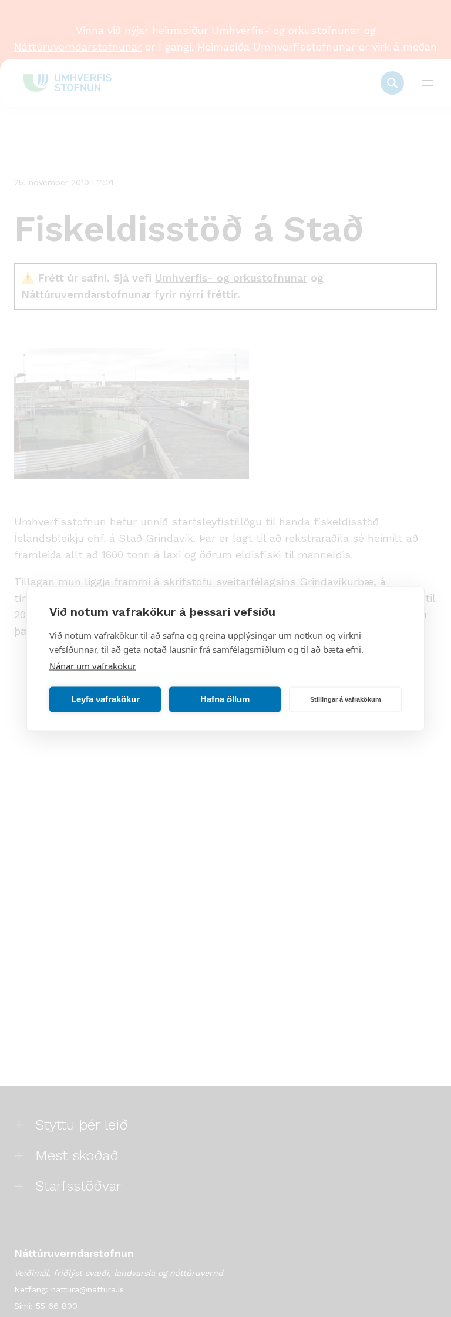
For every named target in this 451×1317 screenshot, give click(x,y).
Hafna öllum (225, 699)
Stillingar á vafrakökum (345, 699)
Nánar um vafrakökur (92, 665)
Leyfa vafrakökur (105, 699)
